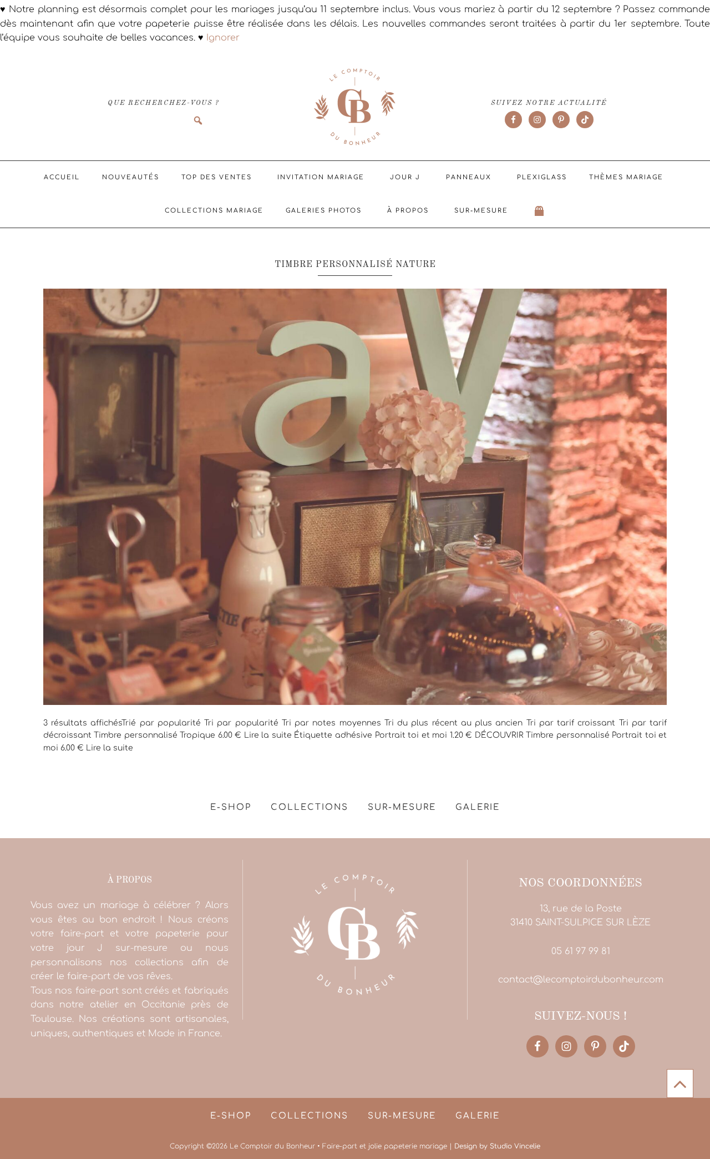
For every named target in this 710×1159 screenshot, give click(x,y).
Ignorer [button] (223, 38)
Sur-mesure (481, 210)
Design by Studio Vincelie (497, 1146)
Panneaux (468, 177)
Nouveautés (130, 177)
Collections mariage (214, 210)
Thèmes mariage (626, 177)
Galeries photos (324, 210)
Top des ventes (216, 177)
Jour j (405, 177)
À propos (408, 210)
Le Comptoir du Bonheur (355, 107)
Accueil (62, 177)
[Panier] (540, 211)
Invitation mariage (320, 177)
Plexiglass (542, 177)
